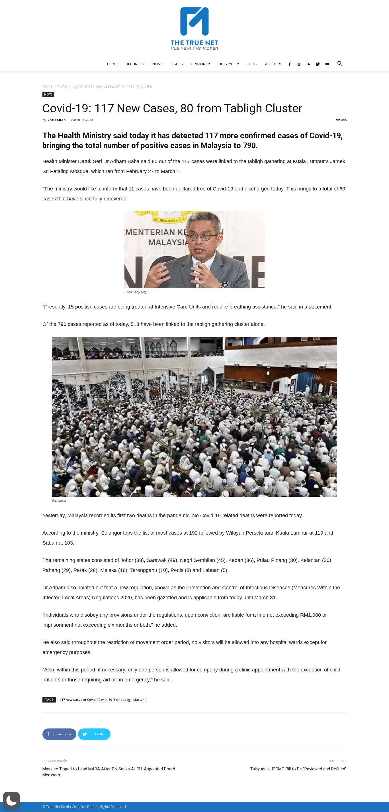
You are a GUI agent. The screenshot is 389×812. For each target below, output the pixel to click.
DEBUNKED (135, 63)
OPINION (198, 63)
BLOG (252, 63)
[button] (340, 64)
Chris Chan (57, 119)
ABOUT (271, 63)
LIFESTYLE (226, 63)
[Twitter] (318, 64)
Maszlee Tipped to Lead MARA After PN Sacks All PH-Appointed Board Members (108, 772)
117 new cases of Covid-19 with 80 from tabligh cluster (102, 699)
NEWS (157, 63)
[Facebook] (289, 64)
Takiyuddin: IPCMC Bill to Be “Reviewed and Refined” (298, 769)
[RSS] (308, 64)
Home (47, 86)
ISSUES (177, 63)
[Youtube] (327, 64)
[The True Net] (194, 28)
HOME (112, 63)
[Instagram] (299, 64)
